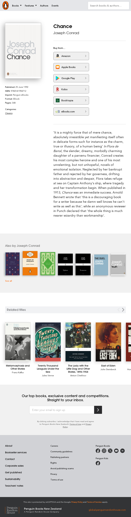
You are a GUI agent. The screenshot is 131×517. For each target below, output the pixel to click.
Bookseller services (16, 452)
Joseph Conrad (66, 33)
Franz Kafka (18, 372)
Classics (8, 113)
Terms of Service (94, 501)
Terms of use (56, 479)
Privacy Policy (77, 501)
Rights (53, 462)
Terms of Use (75, 424)
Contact (10, 459)
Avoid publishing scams (62, 468)
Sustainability (12, 479)
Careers (54, 445)
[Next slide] (123, 310)
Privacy (53, 473)
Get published (13, 472)
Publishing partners (59, 457)
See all (8, 280)
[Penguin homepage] (6, 5)
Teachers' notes (14, 485)
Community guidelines (61, 451)
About (8, 445)
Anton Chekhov (78, 375)
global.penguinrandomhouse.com (107, 510)
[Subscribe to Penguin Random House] (98, 410)
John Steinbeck (108, 369)
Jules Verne (48, 375)
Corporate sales (14, 465)
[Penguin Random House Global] (14, 510)
